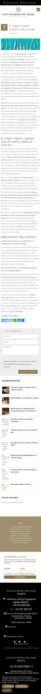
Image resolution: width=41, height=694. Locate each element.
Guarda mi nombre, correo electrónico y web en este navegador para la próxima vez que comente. (19, 364)
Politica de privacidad (27, 574)
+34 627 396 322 (23, 609)
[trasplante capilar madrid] (18, 12)
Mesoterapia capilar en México (21, 484)
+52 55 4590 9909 (19, 666)
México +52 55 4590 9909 (29, 3)
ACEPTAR (8, 686)
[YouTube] (26, 643)
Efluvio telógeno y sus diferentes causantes (25, 398)
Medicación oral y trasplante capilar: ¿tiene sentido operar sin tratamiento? (23, 409)
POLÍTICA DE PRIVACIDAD (19, 648)
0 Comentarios (13, 33)
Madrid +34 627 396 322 (12, 3)
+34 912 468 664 (21, 605)
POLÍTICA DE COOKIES (32, 648)
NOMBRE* (7, 568)
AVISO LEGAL (7, 648)
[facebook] (16, 643)
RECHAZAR (21, 686)
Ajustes (7, 690)
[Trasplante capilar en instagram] (21, 643)
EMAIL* (22, 568)
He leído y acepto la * (20, 574)
